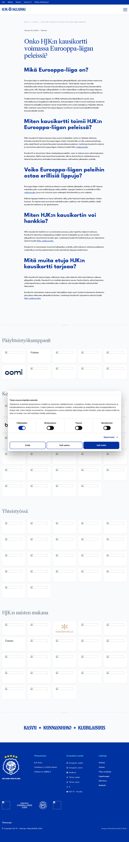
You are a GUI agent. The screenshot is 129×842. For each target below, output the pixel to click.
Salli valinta (64, 445)
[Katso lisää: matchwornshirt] (13, 575)
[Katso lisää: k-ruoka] (90, 473)
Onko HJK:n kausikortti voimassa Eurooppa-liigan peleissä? (63, 22)
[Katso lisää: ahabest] (39, 575)
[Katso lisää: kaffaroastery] (115, 527)
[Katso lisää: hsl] (115, 457)
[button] (125, 10)
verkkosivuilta (82, 147)
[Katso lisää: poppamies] (39, 527)
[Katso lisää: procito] (115, 575)
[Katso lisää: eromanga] (90, 527)
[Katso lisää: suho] (90, 575)
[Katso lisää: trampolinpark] (13, 527)
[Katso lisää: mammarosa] (13, 591)
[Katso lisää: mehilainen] (115, 372)
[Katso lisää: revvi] (13, 356)
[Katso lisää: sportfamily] (64, 559)
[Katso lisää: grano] (64, 473)
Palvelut (44, 30)
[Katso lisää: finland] (90, 660)
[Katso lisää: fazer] (13, 473)
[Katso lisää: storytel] (90, 644)
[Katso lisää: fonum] (64, 644)
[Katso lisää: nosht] (64, 527)
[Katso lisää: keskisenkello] (64, 628)
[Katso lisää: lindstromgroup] (90, 543)
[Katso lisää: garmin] (39, 559)
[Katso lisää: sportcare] (64, 575)
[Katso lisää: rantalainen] (39, 628)
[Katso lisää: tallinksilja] (64, 372)
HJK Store (103, 781)
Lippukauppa (104, 776)
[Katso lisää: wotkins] (39, 543)
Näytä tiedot (109, 437)
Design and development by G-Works (114, 828)
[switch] (50, 428)
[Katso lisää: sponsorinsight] (39, 591)
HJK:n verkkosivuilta (45, 241)
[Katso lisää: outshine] (13, 559)
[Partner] (6, 805)
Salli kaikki (101, 445)
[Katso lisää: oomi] (13, 372)
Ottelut (102, 763)
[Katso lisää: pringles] (64, 543)
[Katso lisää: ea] (115, 473)
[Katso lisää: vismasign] (39, 490)
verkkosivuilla (29, 193)
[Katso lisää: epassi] (39, 660)
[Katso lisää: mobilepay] (13, 628)
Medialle (102, 785)
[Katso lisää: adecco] (115, 628)
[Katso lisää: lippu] (90, 559)
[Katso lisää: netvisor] (13, 490)
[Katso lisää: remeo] (64, 490)
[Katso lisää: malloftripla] (64, 457)
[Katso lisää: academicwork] (39, 457)
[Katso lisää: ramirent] (90, 457)
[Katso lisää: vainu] (39, 644)
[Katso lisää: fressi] (115, 644)
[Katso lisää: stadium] (90, 372)
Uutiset (35, 22)
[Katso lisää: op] (90, 356)
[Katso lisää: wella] (13, 660)
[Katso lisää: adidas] (39, 356)
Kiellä (27, 445)
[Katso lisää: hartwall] (64, 356)
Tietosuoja (7, 823)
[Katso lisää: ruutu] (115, 356)
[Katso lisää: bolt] (39, 372)
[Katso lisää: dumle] (39, 473)
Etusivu (27, 22)
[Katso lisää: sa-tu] (115, 543)
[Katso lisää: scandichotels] (90, 490)
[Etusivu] (13, 9)
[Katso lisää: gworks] (115, 559)
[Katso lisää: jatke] (64, 660)
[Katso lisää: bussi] (13, 457)
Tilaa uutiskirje (105, 772)
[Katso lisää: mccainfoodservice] (13, 543)
